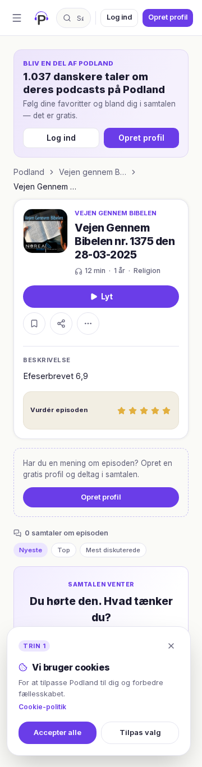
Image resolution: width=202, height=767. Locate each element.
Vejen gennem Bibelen (92, 172)
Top (63, 550)
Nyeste (30, 550)
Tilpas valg (140, 732)
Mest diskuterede (113, 550)
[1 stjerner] (121, 410)
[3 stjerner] (143, 410)
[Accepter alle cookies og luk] (171, 646)
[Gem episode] (34, 323)
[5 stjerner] (166, 410)
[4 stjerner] (154, 410)
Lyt (107, 296)
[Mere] (88, 323)
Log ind (119, 17)
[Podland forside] (41, 18)
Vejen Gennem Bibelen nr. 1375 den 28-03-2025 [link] (47, 186)
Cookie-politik (42, 707)
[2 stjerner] (132, 410)
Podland (28, 172)
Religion (147, 270)
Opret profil (167, 17)
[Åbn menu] (16, 18)
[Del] (61, 323)
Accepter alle (57, 732)
